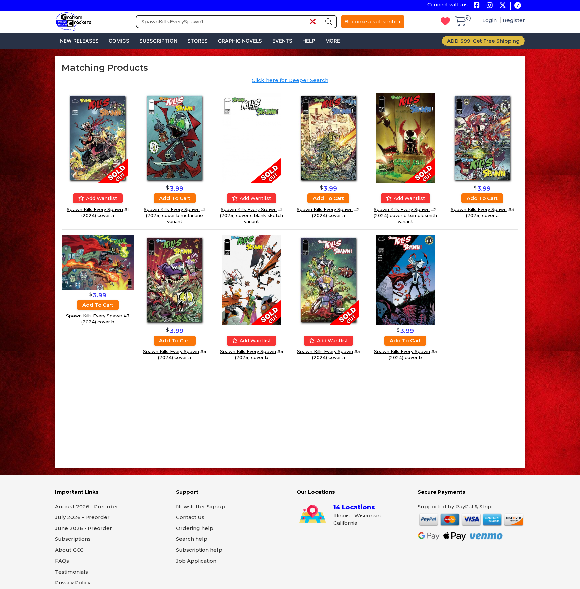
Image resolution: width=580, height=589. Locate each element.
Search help (191, 539)
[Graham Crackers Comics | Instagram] (489, 6)
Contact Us (190, 517)
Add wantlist (101, 198)
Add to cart (174, 198)
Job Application (196, 560)
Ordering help (194, 528)
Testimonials (71, 572)
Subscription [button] (158, 41)
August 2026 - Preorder (86, 506)
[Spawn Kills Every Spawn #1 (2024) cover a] (97, 137)
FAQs (62, 560)
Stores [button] (197, 41)
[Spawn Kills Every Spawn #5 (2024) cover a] (328, 279)
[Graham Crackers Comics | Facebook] (476, 6)
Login (490, 20)
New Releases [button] (79, 41)
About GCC (69, 550)
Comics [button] (119, 41)
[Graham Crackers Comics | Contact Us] (517, 6)
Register (514, 20)
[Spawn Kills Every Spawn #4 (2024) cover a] (174, 279)
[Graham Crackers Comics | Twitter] (502, 6)
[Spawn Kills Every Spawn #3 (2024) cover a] (482, 137)
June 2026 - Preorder (83, 528)
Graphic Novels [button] (240, 41)
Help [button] (308, 41)
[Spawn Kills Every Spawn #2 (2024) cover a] (328, 137)
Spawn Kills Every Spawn (95, 209)
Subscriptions (73, 539)
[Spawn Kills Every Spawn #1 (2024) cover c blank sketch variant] (251, 137)
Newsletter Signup (200, 506)
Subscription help (199, 550)
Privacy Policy (72, 582)
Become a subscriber (372, 21)
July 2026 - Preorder (82, 517)
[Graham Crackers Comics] (73, 21)
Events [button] (282, 41)
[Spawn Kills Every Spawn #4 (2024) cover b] (251, 279)
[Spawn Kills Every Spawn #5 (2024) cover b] (405, 279)
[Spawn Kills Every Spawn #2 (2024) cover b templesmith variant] (405, 137)
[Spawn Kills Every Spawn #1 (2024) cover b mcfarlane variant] (174, 137)
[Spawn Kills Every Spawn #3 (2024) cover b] (98, 261)
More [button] (332, 41)
